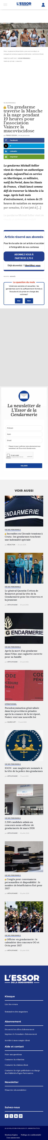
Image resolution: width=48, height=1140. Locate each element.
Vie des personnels (24, 58)
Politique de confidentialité (31, 1135)
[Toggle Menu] (5, 4)
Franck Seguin (11, 135)
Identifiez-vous (32, 265)
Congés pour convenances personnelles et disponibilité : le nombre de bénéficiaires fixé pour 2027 (23, 884)
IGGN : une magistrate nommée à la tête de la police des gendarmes (24, 770)
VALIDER (24, 466)
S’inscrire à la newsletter (15, 1090)
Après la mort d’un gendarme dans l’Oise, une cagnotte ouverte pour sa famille (23, 653)
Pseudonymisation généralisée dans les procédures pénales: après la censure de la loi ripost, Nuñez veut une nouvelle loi (22, 712)
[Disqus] (24, 347)
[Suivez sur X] (11, 1116)
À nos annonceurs (13, 1138)
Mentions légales (11, 1135)
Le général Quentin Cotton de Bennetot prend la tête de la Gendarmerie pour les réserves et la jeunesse (24, 595)
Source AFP (11, 722)
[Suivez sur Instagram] (20, 1116)
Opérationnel (11, 704)
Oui (18, 301)
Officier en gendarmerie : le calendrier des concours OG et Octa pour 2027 (22, 942)
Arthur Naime (12, 605)
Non (29, 301)
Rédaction (11, 545)
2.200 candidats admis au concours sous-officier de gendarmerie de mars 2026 (20, 825)
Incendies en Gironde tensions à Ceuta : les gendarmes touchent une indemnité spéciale (24, 536)
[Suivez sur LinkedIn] (16, 1116)
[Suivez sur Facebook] (7, 1116)
